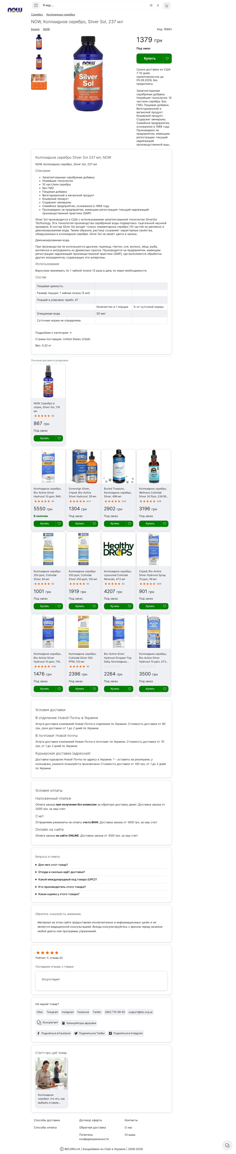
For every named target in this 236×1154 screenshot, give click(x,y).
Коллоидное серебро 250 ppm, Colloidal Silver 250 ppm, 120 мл (83, 575)
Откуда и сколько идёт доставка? (61, 872)
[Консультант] (227, 1145)
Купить (150, 58)
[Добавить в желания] (167, 59)
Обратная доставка (92, 1127)
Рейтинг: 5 (42, 957)
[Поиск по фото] (152, 5)
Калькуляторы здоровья (81, 1023)
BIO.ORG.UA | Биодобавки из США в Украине (95, 1149)
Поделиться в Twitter (92, 1033)
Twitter (97, 1012)
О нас (128, 1127)
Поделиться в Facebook (55, 1033)
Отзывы (130, 1134)
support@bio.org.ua (140, 1012)
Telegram (52, 1012)
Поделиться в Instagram (128, 1033)
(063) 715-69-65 (115, 1012)
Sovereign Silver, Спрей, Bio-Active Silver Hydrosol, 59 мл (82, 492)
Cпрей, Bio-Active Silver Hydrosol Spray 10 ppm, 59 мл (152, 575)
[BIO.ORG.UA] (36, 5)
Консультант (50, 1022)
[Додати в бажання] (59, 438)
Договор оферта (90, 1120)
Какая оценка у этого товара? (58, 894)
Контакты (131, 1120)
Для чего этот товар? (53, 864)
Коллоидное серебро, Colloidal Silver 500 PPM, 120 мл (82, 657)
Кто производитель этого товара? (62, 887)
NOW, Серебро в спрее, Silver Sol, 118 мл (47, 407)
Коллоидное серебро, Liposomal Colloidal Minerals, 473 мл (118, 575)
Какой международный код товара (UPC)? (67, 879)
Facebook (83, 1012)
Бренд (35, 29)
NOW (46, 29)
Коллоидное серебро (60, 14)
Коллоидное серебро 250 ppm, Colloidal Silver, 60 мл (47, 575)
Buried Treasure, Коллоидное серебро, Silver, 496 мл (118, 492)
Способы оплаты (45, 1127)
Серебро (37, 14)
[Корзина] (167, 5)
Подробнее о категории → (53, 332)
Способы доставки (47, 1120)
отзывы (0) (56, 957)
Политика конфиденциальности (94, 1137)
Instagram (68, 1012)
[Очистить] (158, 5)
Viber (40, 1012)
